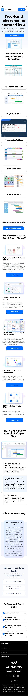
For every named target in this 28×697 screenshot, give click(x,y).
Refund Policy (16, 689)
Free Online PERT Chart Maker (14, 582)
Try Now (21, 9)
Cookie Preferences (7, 689)
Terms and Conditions (8, 685)
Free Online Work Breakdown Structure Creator (14, 587)
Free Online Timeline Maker (14, 593)
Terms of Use (22, 685)
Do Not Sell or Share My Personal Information (14, 687)
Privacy (16, 685)
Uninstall (23, 689)
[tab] (15, 468)
